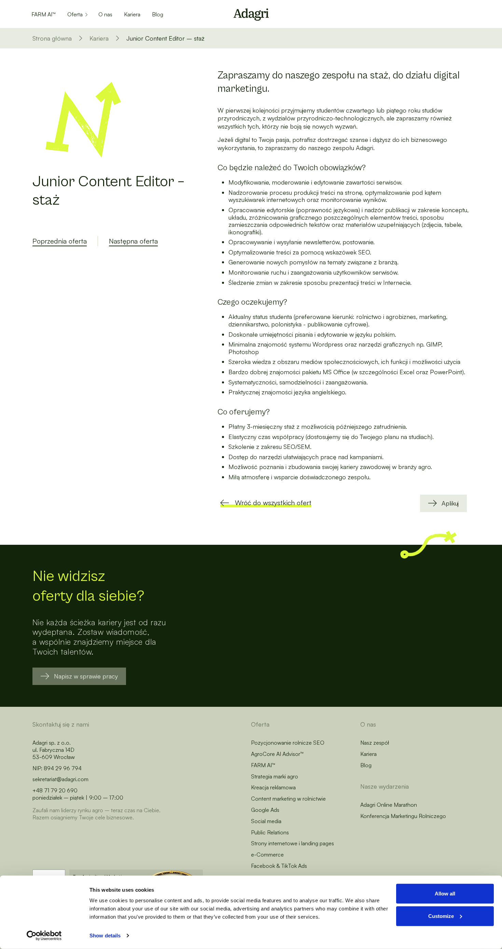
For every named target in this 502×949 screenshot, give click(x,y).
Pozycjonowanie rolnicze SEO (287, 742)
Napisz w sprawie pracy (86, 676)
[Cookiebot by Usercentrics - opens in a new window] (44, 936)
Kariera (132, 14)
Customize (441, 916)
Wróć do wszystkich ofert (273, 502)
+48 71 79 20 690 (55, 790)
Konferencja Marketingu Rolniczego (403, 816)
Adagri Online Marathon (388, 804)
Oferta (75, 14)
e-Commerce (267, 854)
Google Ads (265, 809)
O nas (105, 14)
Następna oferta (133, 241)
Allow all (445, 893)
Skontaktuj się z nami (60, 724)
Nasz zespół (374, 742)
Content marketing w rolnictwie (288, 798)
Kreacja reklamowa (273, 787)
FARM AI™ (43, 14)
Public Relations (270, 832)
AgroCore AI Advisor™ (277, 753)
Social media (266, 821)
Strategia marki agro (274, 776)
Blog (157, 14)
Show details (105, 935)
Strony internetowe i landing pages (292, 843)
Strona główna (52, 38)
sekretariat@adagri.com (60, 779)
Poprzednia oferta (59, 241)
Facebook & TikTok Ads (279, 865)
